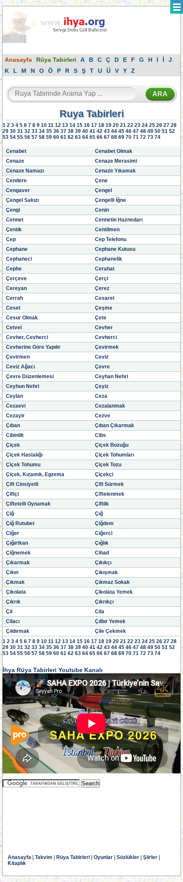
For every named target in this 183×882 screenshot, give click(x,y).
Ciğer (12, 533)
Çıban (13, 425)
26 (159, 125)
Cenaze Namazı (25, 171)
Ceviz (102, 357)
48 (143, 131)
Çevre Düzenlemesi (30, 376)
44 (114, 131)
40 (85, 131)
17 (94, 125)
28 (174, 125)
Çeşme (103, 308)
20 (116, 125)
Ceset (13, 308)
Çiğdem (104, 523)
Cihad (102, 553)
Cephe (14, 269)
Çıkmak (15, 582)
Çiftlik (102, 504)
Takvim (43, 857)
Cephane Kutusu (115, 249)
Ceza (101, 396)
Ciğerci (103, 533)
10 (44, 125)
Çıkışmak (106, 572)
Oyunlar (103, 857)
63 (78, 137)
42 (100, 131)
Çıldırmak (17, 631)
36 (56, 131)
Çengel (103, 190)
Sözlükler (128, 857)
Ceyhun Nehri (22, 386)
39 (78, 131)
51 (165, 131)
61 (63, 137)
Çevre (102, 367)
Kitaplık (17, 863)
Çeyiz (102, 386)
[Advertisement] (71, 814)
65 (92, 137)
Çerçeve (16, 279)
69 (121, 137)
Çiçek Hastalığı (24, 455)
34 (42, 131)
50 (157, 131)
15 (80, 125)
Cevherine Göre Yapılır (33, 347)
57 (34, 137)
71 (136, 137)
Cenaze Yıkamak (115, 171)
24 (145, 125)
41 (92, 131)
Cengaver (18, 190)
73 (150, 137)
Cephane (17, 249)
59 (49, 137)
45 (121, 131)
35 (49, 131)
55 (20, 137)
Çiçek (13, 445)
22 (130, 125)
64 (85, 137)
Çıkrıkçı (104, 602)
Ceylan (14, 396)
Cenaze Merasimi (116, 161)
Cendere (16, 181)
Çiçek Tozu (108, 465)
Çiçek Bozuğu (112, 445)
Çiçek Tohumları (114, 455)
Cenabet (16, 151)
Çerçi (101, 279)
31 (20, 131)
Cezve (102, 416)
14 (72, 125)
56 (27, 137)
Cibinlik (15, 435)
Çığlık (102, 543)
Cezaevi (16, 406)
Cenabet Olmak (113, 151)
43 (107, 131)
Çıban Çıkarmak (114, 425)
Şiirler (150, 857)
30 (13, 131)
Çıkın (12, 572)
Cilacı (13, 621)
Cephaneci (19, 259)
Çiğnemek (18, 553)
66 (100, 137)
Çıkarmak (18, 563)
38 (71, 131)
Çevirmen (18, 357)
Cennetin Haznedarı (119, 220)
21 (123, 125)
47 (136, 131)
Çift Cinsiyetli (22, 484)
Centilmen (107, 230)
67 (107, 137)
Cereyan (16, 288)
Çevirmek (107, 347)
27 (166, 125)
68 (114, 137)
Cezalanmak (110, 406)
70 (129, 137)
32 (27, 131)
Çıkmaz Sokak (112, 582)
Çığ (99, 514)
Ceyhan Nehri (111, 376)
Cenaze (15, 161)
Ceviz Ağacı (20, 367)
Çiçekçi (104, 474)
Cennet (14, 220)
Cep (11, 239)
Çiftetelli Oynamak (28, 504)
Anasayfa (18, 59)
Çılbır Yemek (110, 621)
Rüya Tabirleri (56, 59)
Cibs (100, 435)
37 (63, 131)
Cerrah (14, 298)
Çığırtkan (17, 543)
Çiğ (10, 514)
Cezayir (15, 416)
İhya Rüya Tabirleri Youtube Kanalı (53, 670)
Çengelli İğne (110, 200)
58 (42, 137)
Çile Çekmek (110, 631)
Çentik (14, 230)
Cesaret (104, 298)
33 (34, 131)
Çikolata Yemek (114, 592)
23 (137, 125)
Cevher (104, 327)
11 (51, 125)
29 (6, 131)
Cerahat (104, 269)
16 (87, 125)
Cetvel (14, 327)
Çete (100, 318)
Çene (101, 181)
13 (65, 125)
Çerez (102, 288)
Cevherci (106, 337)
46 (129, 131)
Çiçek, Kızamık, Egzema (35, 474)
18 (101, 125)
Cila (99, 612)
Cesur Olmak (22, 318)
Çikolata (16, 592)
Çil (9, 612)
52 (172, 131)
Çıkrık (13, 602)
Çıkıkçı (103, 563)
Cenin (102, 210)
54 (13, 137)
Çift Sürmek (109, 484)
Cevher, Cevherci (27, 337)
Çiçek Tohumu (23, 465)
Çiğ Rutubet (20, 523)
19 (109, 125)
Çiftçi (12, 494)
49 (150, 131)
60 (56, 137)
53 (6, 137)
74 (157, 137)
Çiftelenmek (109, 494)
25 (152, 125)
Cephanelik (108, 259)
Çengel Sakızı (22, 200)
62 (71, 137)
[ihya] (63, 41)
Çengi (13, 210)
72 (143, 137)
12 (58, 125)
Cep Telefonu (110, 239)
